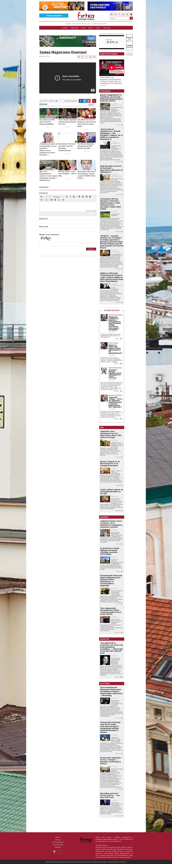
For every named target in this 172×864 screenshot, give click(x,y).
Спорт (98, 28)
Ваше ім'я (43, 218)
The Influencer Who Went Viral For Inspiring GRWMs (47, 122)
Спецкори (58, 847)
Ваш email (43, 226)
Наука (78, 23)
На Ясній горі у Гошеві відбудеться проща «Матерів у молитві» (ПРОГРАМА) (109, 551)
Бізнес (90, 28)
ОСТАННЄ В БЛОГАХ (112, 310)
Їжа (73, 23)
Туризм (94, 23)
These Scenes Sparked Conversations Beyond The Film (67, 122)
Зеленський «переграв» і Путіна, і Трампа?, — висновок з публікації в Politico (111, 760)
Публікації (74, 28)
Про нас (57, 837)
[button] (42, 196)
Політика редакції (57, 842)
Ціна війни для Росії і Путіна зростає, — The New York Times (110, 795)
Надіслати (91, 249)
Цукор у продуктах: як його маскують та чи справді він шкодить (110, 463)
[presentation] (42, 196)
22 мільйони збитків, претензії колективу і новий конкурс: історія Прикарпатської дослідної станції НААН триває (110, 203)
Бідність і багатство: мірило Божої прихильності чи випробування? (115, 349)
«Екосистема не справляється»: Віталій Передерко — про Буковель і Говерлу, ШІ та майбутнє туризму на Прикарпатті (111, 134)
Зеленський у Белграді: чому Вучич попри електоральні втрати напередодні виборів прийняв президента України (110, 727)
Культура (86, 23)
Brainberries (48, 127)
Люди (68, 23)
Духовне (102, 23)
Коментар (43, 193)
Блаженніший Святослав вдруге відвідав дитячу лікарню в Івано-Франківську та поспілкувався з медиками (111, 580)
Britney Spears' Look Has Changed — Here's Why (67, 174)
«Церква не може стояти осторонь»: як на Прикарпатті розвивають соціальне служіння (111, 524)
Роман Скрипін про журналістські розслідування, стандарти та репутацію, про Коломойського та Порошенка (111, 80)
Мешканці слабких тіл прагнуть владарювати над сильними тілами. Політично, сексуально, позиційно (115, 323)
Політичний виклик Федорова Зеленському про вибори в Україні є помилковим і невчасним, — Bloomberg (111, 691)
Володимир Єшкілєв (116, 315)
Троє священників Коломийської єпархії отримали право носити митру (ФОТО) (110, 611)
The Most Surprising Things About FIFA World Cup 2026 (85, 146)
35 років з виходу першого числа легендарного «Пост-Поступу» (115, 374)
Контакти (58, 840)
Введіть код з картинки (49, 234)
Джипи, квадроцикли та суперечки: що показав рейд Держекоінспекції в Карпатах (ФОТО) (111, 98)
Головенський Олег (115, 395)
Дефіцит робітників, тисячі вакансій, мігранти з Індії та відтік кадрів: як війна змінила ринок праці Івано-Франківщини (111, 277)
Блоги (83, 28)
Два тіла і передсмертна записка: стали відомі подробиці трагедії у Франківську (49, 176)
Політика (106, 28)
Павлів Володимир (115, 368)
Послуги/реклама (58, 845)
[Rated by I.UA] (57, 852)
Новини (65, 28)
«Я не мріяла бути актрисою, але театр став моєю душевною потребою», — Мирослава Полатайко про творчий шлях (111, 648)
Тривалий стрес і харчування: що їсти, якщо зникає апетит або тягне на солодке (110, 434)
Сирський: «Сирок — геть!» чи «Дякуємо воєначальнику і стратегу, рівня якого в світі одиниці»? (116, 402)
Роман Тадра (113, 343)
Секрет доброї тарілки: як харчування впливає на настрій (111, 491)
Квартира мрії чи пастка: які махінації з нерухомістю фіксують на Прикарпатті (111, 169)
